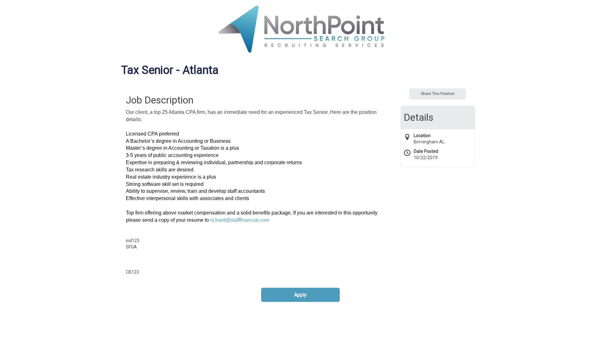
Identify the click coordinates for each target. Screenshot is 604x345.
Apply (300, 295)
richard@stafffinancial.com (239, 220)
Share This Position (438, 94)
